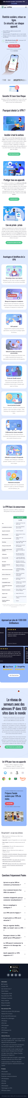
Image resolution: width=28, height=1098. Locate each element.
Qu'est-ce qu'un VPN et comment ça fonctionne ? (12, 884)
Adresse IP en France (6, 1013)
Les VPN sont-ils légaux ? (12, 913)
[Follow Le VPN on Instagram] (15, 975)
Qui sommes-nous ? (6, 988)
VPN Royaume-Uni (6, 1030)
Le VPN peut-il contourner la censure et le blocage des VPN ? (13, 945)
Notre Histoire (4, 991)
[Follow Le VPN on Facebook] (8, 975)
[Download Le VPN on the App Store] (8, 667)
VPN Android (4, 1085)
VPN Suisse (4, 1032)
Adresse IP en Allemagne (7, 1018)
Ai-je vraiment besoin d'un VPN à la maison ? (12, 891)
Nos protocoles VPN (6, 995)
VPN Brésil (4, 1020)
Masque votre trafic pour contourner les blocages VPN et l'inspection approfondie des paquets (14, 865)
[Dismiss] (27, 2)
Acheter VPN (4, 986)
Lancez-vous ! (14, 199)
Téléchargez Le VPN (6, 1088)
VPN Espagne (5, 1025)
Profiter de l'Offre (14, 46)
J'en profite (9, 803)
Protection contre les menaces (9, 1076)
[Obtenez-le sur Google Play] (14, 970)
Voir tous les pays (14, 154)
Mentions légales (5, 1005)
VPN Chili (3, 1023)
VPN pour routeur (5, 1090)
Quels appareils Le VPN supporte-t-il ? (11, 954)
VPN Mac (3, 1081)
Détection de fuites (6, 1074)
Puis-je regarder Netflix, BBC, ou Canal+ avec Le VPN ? (13, 928)
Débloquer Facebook (6, 998)
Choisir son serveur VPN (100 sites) (10, 1011)
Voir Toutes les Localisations (14, 747)
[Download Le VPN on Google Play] (20, 667)
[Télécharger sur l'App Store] (14, 966)
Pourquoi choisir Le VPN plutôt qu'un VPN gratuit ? (12, 937)
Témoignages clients (6, 993)
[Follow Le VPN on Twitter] (12, 975)
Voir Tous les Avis (14, 675)
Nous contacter (5, 1000)
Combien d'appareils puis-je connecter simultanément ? (13, 899)
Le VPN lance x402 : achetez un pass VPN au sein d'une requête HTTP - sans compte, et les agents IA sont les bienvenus (13, 1040)
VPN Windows (5, 1078)
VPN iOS (3, 1083)
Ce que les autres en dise (14, 242)
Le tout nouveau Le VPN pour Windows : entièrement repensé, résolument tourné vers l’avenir (12, 1063)
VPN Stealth (4, 1071)
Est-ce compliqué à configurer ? (10, 906)
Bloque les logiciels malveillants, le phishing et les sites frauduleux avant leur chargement (14, 856)
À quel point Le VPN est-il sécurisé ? (12, 919)
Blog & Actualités (5, 1003)
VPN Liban (4, 1027)
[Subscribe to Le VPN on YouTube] (19, 975)
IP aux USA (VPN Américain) (8, 1016)
